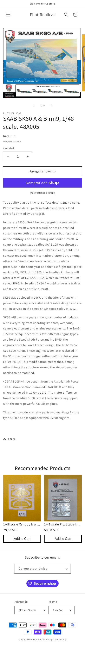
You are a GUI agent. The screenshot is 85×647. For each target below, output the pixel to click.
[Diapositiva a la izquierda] (33, 105)
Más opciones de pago (42, 192)
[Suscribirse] (66, 569)
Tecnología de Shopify (55, 639)
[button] (8, 14)
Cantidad (8, 148)
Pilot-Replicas (34, 639)
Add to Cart (22, 538)
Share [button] (11, 439)
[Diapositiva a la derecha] (51, 105)
